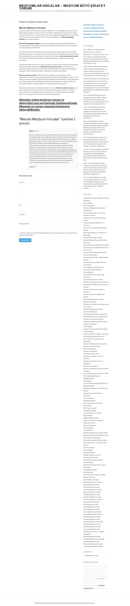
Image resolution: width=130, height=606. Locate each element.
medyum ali (100, 578)
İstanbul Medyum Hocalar (91, 517)
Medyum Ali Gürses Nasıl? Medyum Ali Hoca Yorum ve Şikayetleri (94, 52)
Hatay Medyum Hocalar (91, 485)
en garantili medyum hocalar (100, 574)
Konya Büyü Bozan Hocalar (92, 512)
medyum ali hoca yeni (95, 583)
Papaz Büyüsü (88, 203)
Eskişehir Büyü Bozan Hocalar (93, 522)
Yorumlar (92, 603)
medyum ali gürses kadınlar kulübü (101, 588)
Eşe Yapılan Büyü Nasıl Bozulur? (93, 336)
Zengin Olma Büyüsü (90, 324)
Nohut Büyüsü (88, 472)
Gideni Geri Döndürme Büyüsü (93, 420)
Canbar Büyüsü (88, 331)
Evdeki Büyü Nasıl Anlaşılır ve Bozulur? (96, 334)
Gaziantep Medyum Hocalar (92, 482)
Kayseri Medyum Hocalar (91, 519)
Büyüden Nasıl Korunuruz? (92, 455)
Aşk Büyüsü (87, 405)
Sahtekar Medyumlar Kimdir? (93, 309)
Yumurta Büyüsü (88, 398)
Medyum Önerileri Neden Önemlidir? (95, 329)
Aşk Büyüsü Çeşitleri (90, 470)
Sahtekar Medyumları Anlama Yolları (95, 433)
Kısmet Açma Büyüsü (90, 366)
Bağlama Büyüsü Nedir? (91, 418)
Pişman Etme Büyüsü (90, 351)
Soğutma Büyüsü (89, 386)
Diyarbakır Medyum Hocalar (92, 490)
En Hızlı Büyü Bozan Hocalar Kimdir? (95, 314)
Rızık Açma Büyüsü (89, 349)
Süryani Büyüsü (88, 428)
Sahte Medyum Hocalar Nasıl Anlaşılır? (96, 245)
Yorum (21, 182)
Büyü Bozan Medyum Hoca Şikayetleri (96, 282)
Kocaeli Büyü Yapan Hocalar (92, 514)
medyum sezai (97, 568)
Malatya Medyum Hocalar (96, 95)
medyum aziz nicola (93, 585)
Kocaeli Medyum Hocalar (91, 509)
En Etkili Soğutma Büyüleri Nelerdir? (95, 383)
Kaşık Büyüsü (87, 415)
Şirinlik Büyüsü (88, 462)
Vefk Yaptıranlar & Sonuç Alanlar (94, 475)
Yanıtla (31, 167)
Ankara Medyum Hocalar (96, 163)
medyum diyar (86, 566)
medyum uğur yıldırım (88, 574)
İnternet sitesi (24, 224)
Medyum (64, 603)
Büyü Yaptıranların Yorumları (92, 403)
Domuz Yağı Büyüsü (89, 425)
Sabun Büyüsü (88, 450)
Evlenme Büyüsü (88, 448)
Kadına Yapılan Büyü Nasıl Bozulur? (94, 252)
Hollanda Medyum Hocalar (96, 107)
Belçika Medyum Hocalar (91, 524)
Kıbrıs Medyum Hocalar (96, 121)
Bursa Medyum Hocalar (91, 480)
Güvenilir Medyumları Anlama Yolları (95, 440)
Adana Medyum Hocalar (91, 502)
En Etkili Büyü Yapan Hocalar (92, 238)
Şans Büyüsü (87, 381)
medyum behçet (93, 578)
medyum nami (101, 570)
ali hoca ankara (86, 591)
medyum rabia (86, 583)
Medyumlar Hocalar (91, 555)
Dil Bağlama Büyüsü (89, 410)
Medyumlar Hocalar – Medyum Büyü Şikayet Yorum (62, 7)
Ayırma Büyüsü (88, 272)
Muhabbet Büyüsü (89, 401)
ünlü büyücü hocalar (93, 572)
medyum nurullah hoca (94, 581)
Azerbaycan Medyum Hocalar (99, 149)
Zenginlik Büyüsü (89, 452)
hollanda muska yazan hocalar (96, 566)
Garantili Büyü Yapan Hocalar (93, 279)
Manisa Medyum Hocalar (91, 507)
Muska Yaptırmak (89, 477)
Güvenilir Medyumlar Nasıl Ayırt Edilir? (96, 373)
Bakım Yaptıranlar (89, 423)
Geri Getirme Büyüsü (90, 255)
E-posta (22, 214)
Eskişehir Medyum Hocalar (92, 497)
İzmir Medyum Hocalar (90, 504)
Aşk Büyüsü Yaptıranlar (91, 354)
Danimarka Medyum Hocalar (92, 499)
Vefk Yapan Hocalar (90, 408)
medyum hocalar (34, 43)
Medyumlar (69, 603)
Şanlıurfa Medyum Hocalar (92, 492)
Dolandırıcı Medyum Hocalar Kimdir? (95, 321)
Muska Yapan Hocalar (90, 457)
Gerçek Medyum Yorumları (92, 413)
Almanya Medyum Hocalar (97, 177)
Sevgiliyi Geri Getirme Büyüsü (93, 460)
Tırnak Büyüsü (88, 430)
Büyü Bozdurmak (89, 205)
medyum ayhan (103, 581)
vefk (62, 31)
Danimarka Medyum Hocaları (93, 544)
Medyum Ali (87, 603)
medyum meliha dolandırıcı (92, 570)
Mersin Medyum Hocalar (32, 27)
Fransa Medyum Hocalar (95, 137)
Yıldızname (87, 467)
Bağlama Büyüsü (88, 378)
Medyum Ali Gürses (78, 603)
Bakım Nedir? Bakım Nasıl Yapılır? (94, 465)
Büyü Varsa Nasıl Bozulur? (91, 376)
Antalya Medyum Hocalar (91, 494)
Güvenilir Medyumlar (90, 312)
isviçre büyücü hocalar (88, 576)
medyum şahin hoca (102, 572)
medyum (71, 37)
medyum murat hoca (98, 576)
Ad (20, 205)
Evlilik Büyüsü (87, 326)
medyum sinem (89, 568)
